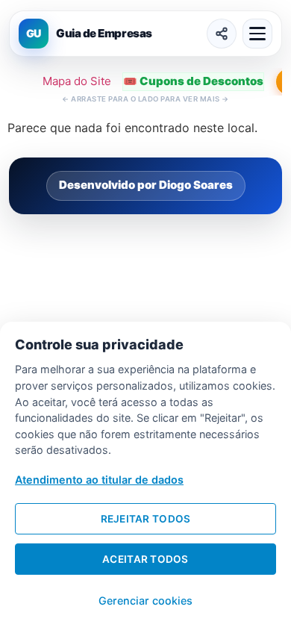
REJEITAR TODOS (146, 519)
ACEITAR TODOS (145, 559)
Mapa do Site (77, 81)
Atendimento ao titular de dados (99, 479)
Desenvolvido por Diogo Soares (146, 185)
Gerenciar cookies (145, 600)
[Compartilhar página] (222, 34)
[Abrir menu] (257, 34)
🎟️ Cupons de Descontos (193, 81)
